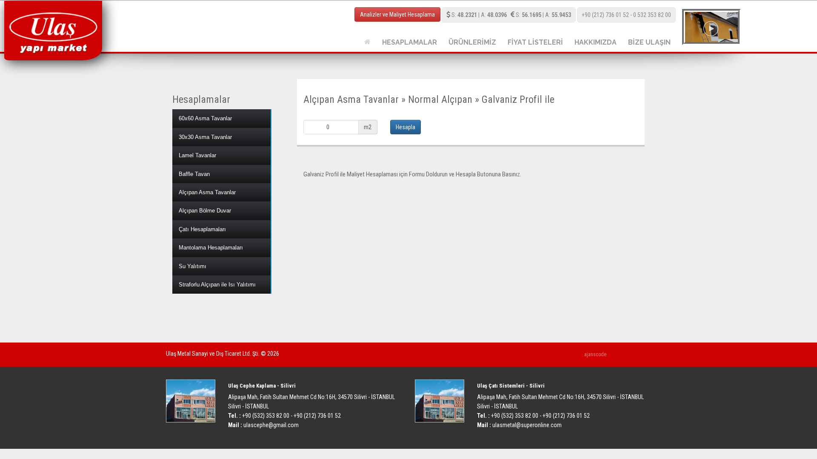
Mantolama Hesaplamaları (211, 247)
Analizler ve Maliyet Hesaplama (397, 14)
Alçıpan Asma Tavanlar (207, 192)
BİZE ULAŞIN (649, 42)
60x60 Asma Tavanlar (205, 118)
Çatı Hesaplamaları (202, 229)
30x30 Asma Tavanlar (205, 137)
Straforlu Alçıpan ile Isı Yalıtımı (217, 284)
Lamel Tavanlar (197, 155)
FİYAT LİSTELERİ (535, 42)
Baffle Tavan (194, 174)
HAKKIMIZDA (595, 42)
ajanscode (595, 354)
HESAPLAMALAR (409, 42)
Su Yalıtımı (192, 266)
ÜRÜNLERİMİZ (472, 42)
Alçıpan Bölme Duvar (205, 210)
